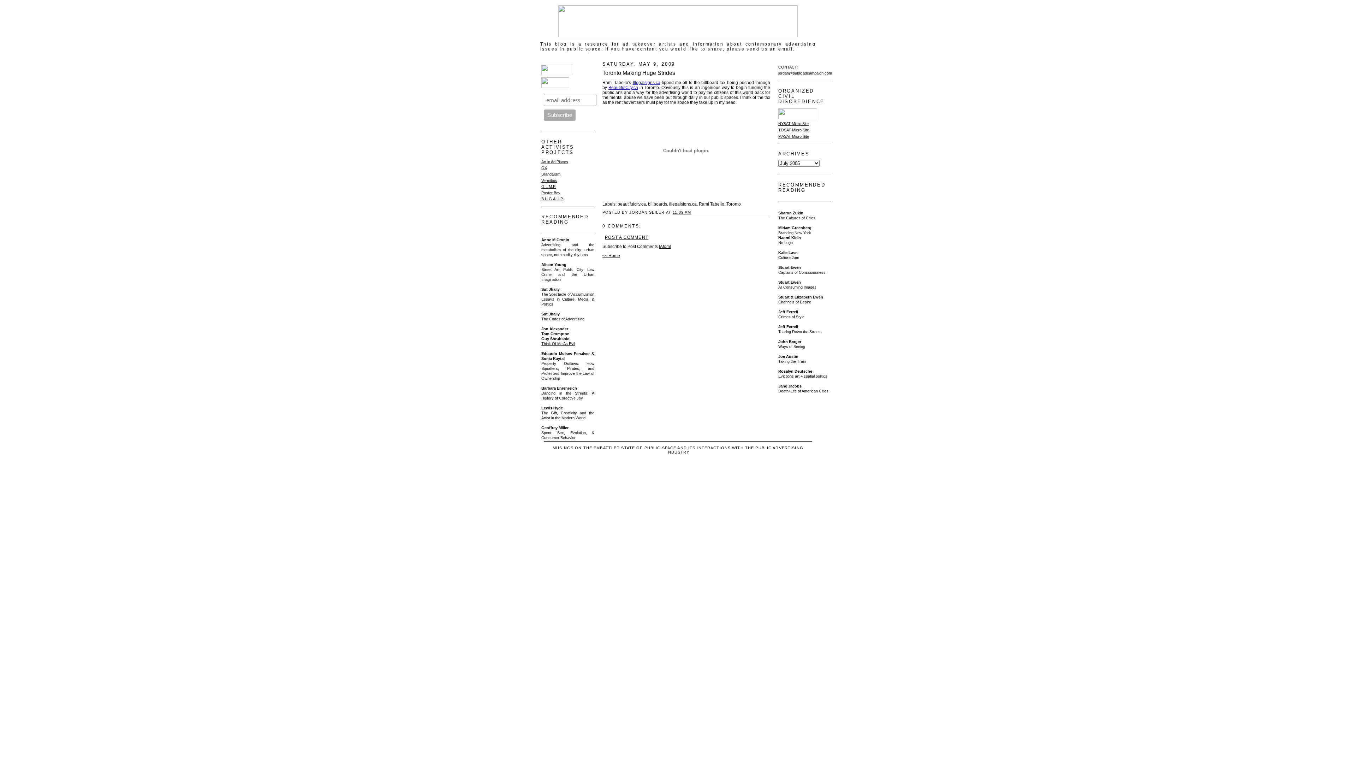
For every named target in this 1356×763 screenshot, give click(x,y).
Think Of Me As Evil (558, 344)
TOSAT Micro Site (793, 130)
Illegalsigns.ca (646, 82)
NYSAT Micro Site (793, 124)
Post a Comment (626, 237)
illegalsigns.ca (683, 204)
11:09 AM (682, 212)
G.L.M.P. (548, 186)
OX (544, 168)
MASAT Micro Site (793, 136)
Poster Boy (550, 193)
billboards (657, 204)
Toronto (733, 204)
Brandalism (550, 174)
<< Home (611, 255)
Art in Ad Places (554, 162)
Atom (665, 246)
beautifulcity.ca (632, 204)
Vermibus (549, 180)
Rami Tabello (711, 204)
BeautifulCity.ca (623, 87)
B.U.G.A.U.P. (552, 199)
